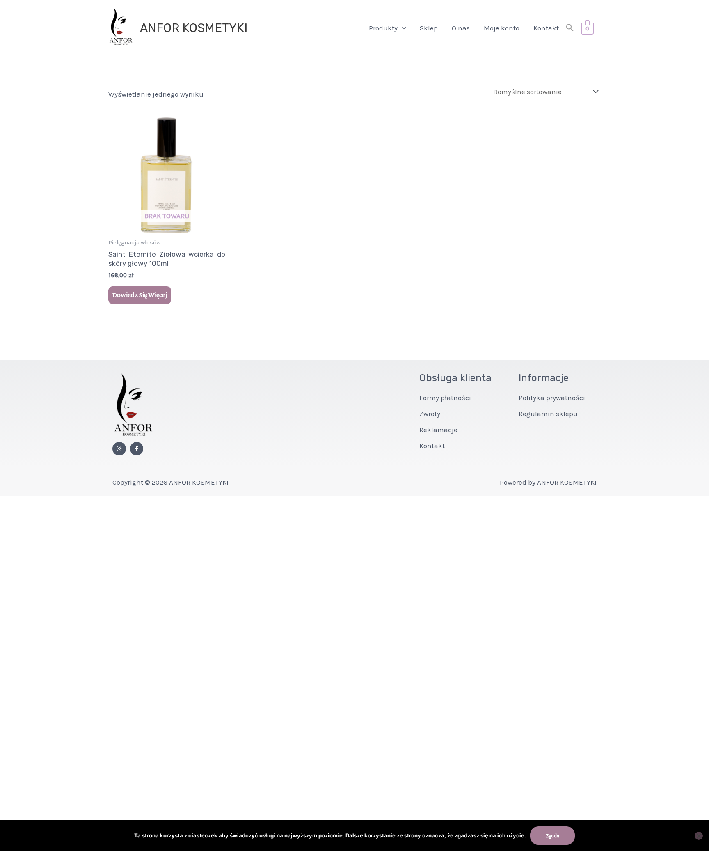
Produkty (383, 28)
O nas (461, 28)
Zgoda (552, 836)
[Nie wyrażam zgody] (699, 836)
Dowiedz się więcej (139, 295)
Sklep (429, 28)
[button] (570, 28)
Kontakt (546, 28)
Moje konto (501, 28)
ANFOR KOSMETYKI (193, 28)
